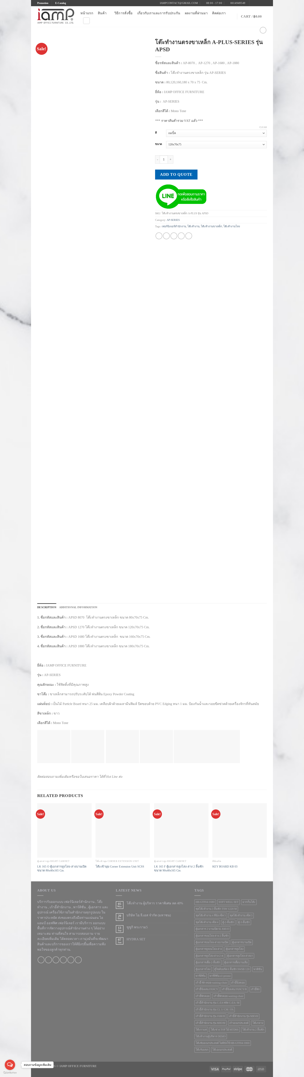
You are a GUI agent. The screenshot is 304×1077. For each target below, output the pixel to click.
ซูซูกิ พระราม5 (137, 927)
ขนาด (158, 144)
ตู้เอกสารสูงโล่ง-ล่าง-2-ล (209, 955)
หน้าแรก (86, 13)
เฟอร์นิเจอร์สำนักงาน (174, 226)
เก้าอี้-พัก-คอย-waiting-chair (211, 982)
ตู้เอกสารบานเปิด (241, 942)
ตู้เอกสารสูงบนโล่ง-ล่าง (209, 949)
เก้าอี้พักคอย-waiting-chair (228, 996)
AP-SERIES (173, 220)
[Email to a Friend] (173, 235)
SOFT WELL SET (228, 902)
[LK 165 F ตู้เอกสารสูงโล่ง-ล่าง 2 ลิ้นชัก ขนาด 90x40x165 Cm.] (181, 830)
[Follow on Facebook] (253, 3)
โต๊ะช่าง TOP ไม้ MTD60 (224, 1029)
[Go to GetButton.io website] (10, 1072)
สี (156, 132)
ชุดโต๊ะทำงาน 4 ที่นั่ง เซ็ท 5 (211, 915)
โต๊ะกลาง (258, 1023)
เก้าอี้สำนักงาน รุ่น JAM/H (210, 1016)
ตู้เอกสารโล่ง (203, 969)
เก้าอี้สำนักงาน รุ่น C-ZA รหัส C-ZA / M (217, 1002)
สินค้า (102, 13)
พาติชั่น (258, 969)
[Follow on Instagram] (257, 3)
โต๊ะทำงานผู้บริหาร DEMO (211, 1036)
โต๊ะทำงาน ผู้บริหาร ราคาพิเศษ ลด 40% (155, 903)
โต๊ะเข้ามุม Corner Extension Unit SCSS (120, 866)
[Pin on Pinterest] (181, 235)
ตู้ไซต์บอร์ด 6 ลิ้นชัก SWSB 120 (232, 969)
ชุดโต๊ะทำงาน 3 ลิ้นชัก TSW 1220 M (216, 908)
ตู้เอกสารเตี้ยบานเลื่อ (236, 962)
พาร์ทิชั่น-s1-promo (220, 975)
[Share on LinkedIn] (188, 235)
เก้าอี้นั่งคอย (238, 982)
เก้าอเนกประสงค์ (239, 1023)
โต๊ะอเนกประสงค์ (222, 1049)
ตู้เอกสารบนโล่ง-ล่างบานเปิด (212, 942)
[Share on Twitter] (166, 235)
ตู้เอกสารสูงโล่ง (234, 949)
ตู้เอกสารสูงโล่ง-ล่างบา (240, 955)
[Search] (86, 20)
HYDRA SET (136, 939)
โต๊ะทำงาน (193, 226)
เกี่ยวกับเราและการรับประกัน (158, 13)
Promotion (42, 3)
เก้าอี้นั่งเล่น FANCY (207, 989)
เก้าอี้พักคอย (203, 996)
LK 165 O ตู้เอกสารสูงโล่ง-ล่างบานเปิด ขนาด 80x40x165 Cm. (61, 868)
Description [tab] (46, 607)
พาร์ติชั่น (201, 975)
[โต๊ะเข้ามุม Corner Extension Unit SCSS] (123, 830)
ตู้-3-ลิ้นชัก (244, 922)
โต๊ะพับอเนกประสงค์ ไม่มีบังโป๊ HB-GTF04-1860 (223, 1043)
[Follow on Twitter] (261, 3)
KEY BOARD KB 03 (224, 866)
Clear (263, 127)
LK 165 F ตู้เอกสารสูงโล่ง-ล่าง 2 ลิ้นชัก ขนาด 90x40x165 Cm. (178, 868)
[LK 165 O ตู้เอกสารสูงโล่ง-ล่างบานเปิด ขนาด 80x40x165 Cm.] (64, 830)
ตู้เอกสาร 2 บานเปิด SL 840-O (212, 928)
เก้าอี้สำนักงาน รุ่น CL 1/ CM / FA (214, 1009)
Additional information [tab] (78, 607)
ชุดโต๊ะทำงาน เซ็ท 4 (207, 922)
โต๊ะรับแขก (202, 1049)
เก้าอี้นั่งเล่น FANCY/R (234, 989)
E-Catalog (60, 3)
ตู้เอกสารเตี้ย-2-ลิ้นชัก (208, 962)
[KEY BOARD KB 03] (239, 830)
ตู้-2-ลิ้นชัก (228, 922)
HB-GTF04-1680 (205, 902)
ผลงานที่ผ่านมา (196, 13)
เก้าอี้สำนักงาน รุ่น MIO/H (243, 1016)
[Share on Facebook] (159, 235)
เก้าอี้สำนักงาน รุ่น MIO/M (210, 1023)
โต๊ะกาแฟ (201, 1029)
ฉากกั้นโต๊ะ (248, 902)
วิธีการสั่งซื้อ (123, 13)
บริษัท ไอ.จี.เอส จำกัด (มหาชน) (149, 915)
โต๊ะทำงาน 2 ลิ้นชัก (253, 1029)
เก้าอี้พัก (255, 989)
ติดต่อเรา (219, 13)
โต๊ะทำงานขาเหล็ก (211, 226)
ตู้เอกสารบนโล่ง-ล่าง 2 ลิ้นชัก (212, 935)
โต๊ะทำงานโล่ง (231, 226)
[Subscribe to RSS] (78, 959)
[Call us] (63, 959)
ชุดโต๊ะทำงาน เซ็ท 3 (241, 915)
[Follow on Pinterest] (264, 3)
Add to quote (176, 174)
